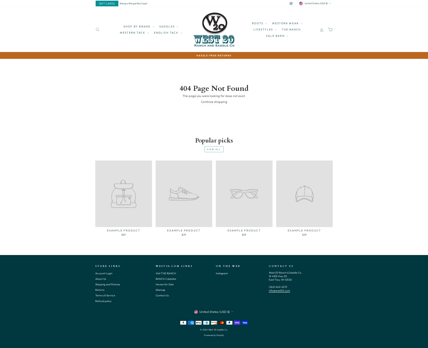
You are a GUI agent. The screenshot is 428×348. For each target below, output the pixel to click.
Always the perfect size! (133, 3)
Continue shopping (214, 102)
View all (214, 149)
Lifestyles (263, 29)
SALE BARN (276, 35)
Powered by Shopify (214, 335)
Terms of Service (105, 295)
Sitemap (160, 289)
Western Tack (133, 32)
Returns (99, 289)
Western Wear (286, 23)
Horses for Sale (165, 284)
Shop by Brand (137, 26)
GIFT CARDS (107, 3)
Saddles (167, 26)
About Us (100, 278)
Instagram (222, 273)
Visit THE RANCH (166, 273)
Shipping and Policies (107, 284)
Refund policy (103, 301)
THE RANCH (291, 29)
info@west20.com (279, 290)
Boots (258, 23)
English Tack (167, 32)
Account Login (104, 273)
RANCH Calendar (166, 278)
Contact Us (162, 295)
